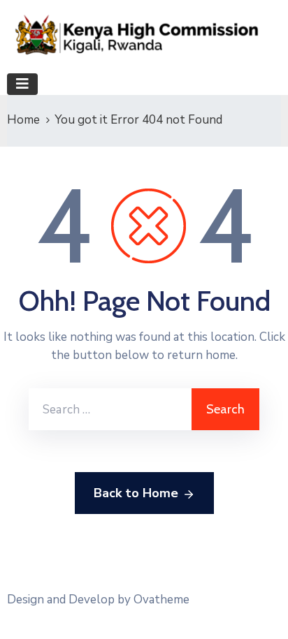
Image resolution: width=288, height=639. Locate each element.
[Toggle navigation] (22, 84)
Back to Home (136, 493)
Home (23, 120)
